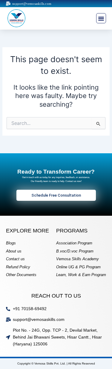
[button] (101, 18)
